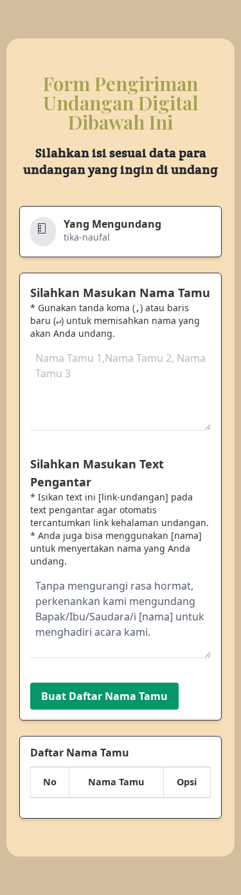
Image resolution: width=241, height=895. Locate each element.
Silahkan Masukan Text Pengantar (97, 473)
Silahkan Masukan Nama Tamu (120, 292)
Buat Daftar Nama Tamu (104, 696)
